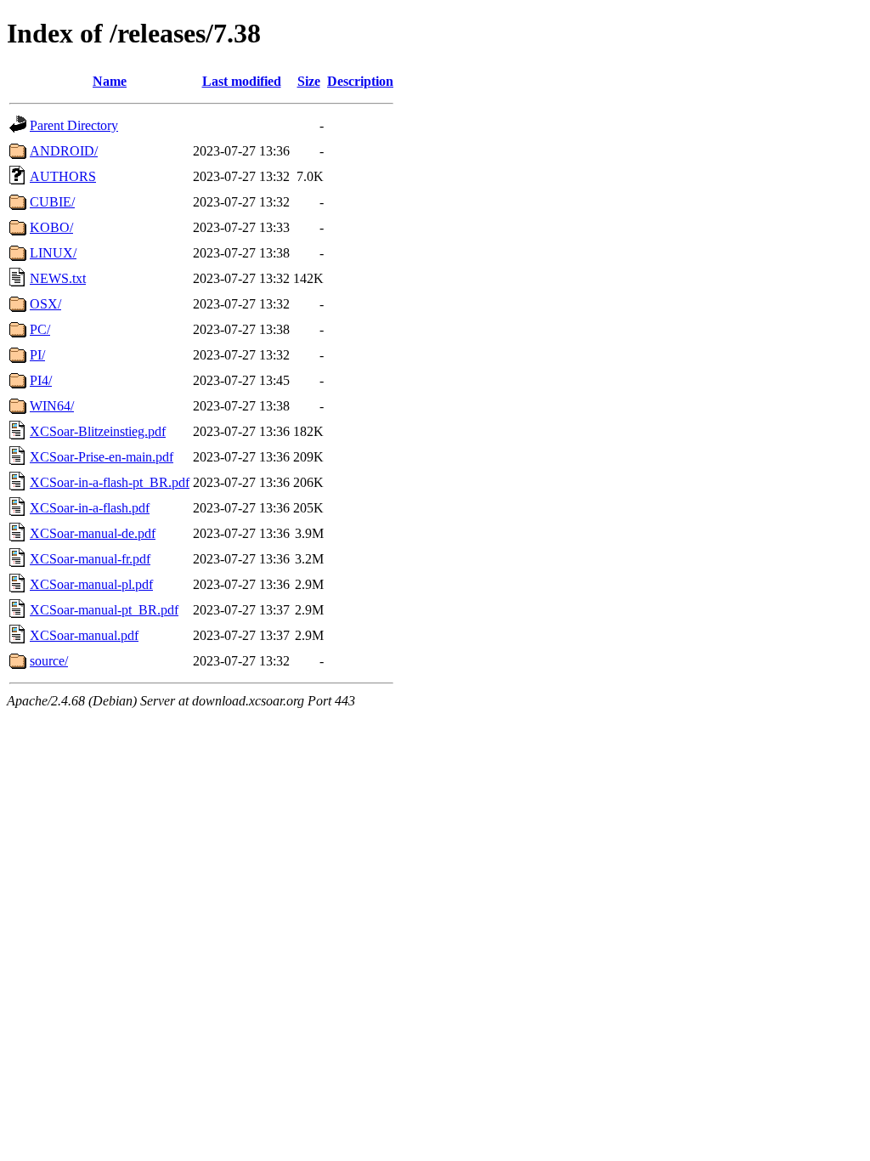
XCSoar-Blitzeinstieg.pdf (98, 431)
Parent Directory (74, 125)
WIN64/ (52, 406)
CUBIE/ (52, 202)
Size (308, 81)
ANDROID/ (64, 151)
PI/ (37, 355)
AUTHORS (63, 176)
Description (360, 81)
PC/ (40, 329)
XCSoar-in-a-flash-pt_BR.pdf (109, 482)
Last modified (241, 81)
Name (110, 81)
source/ (49, 661)
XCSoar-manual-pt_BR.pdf (104, 610)
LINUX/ (53, 253)
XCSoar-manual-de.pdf (92, 533)
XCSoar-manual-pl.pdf (91, 584)
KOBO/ (51, 227)
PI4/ (41, 380)
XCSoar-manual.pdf (84, 635)
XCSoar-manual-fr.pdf (90, 559)
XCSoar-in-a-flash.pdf (90, 508)
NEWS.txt (58, 278)
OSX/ (45, 304)
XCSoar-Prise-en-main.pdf (101, 457)
